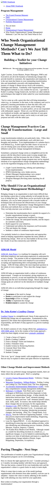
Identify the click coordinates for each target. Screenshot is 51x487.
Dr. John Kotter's (17, 311)
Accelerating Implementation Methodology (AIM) (24, 387)
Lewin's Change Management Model (19, 378)
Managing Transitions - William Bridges (21, 382)
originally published (36, 333)
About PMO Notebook (14, 6)
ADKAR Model (8, 249)
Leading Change (7, 316)
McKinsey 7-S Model (14, 391)
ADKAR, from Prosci (9, 254)
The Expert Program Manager (17, 15)
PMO (8, 17)
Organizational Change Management (19, 20)
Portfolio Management (14, 22)
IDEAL (9, 415)
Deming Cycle (11, 406)
